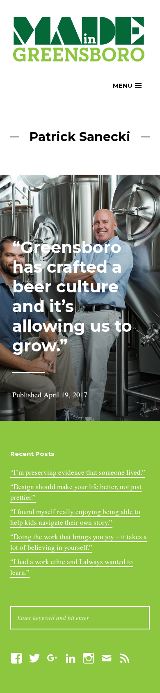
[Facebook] (16, 657)
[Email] (107, 657)
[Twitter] (34, 657)
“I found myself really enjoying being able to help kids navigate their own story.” (75, 517)
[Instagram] (88, 657)
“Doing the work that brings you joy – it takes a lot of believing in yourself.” (78, 542)
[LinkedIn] (70, 657)
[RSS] (125, 657)
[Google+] (52, 657)
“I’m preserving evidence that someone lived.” (77, 472)
